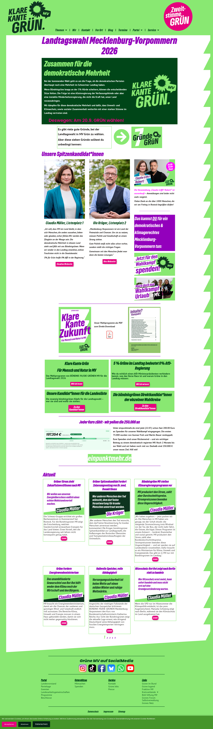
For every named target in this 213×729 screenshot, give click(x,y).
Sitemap (121, 711)
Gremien (45, 689)
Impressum (108, 711)
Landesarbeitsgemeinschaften (55, 692)
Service (152, 30)
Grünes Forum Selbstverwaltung (150, 699)
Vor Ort (99, 30)
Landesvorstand (48, 683)
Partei (136, 30)
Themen (59, 30)
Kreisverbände (149, 692)
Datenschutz (93, 711)
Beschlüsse (46, 698)
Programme (46, 695)
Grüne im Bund (149, 683)
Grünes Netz (148, 703)
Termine (122, 30)
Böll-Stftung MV (149, 695)
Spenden (79, 686)
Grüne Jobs (113, 686)
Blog (110, 30)
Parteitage (46, 686)
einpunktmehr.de (109, 458)
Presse (111, 689)
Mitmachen (80, 683)
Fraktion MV (147, 689)
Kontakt (85, 30)
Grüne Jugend (148, 686)
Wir (74, 30)
